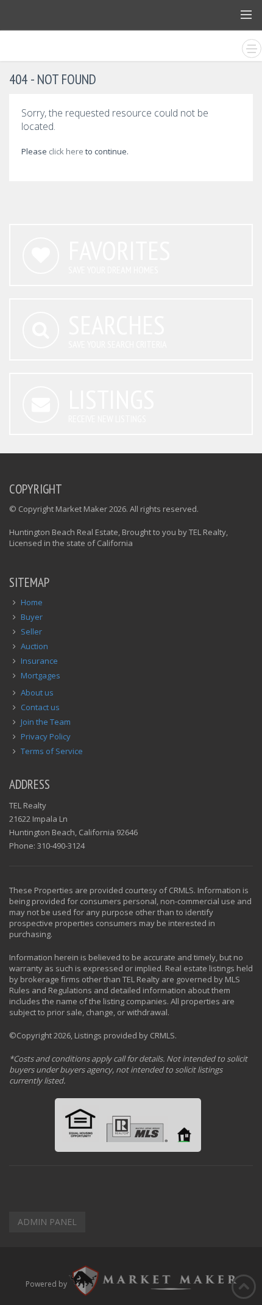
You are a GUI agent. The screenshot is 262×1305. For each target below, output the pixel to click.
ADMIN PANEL (47, 1222)
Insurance (39, 660)
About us (37, 692)
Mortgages (40, 675)
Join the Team (46, 721)
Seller (31, 631)
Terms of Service (52, 751)
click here (66, 151)
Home (32, 602)
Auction (34, 646)
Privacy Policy (46, 736)
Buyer (32, 616)
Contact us (40, 707)
